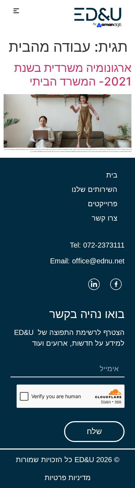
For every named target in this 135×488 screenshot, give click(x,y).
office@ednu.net (98, 261)
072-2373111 (104, 245)
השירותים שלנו (94, 189)
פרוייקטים (102, 204)
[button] (16, 11)
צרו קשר (104, 218)
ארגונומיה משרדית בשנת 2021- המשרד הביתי (72, 74)
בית (111, 175)
